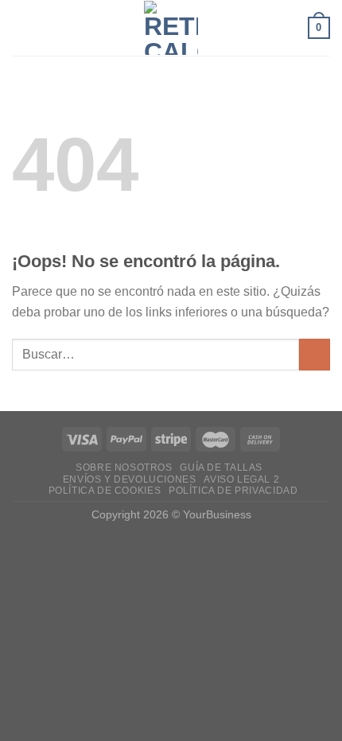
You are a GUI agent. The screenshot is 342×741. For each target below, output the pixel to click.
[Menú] (21, 27)
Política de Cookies (105, 490)
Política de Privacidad (233, 490)
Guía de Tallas (221, 467)
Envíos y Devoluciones (129, 479)
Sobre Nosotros (124, 467)
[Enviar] (314, 354)
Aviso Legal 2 (241, 479)
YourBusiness (217, 514)
